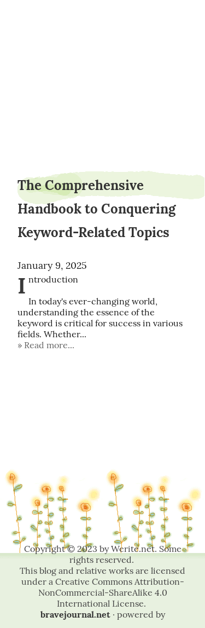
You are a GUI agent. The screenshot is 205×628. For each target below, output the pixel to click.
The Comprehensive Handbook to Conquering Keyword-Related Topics (96, 209)
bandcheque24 (102, 37)
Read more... (49, 344)
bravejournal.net (75, 614)
